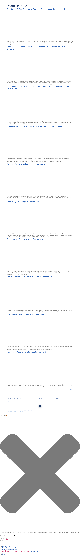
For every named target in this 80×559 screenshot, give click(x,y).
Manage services (6, 546)
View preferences (15, 551)
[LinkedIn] (28, 411)
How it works (39, 398)
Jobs (43, 1)
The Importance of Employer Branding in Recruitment (29, 276)
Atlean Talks (49, 1)
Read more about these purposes (9, 549)
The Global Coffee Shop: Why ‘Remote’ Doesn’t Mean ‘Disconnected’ (36, 9)
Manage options (5, 545)
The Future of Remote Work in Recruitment (25, 239)
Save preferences (25, 551)
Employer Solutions (58, 1)
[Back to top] (40, 406)
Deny (7, 551)
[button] (40, 474)
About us (67, 1)
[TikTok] (31, 411)
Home (38, 1)
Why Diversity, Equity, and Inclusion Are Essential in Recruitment (34, 126)
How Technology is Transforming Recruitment (26, 352)
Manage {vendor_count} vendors (9, 547)
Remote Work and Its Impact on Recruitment (26, 164)
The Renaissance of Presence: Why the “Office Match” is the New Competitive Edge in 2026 (40, 87)
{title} (3, 553)
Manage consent (4, 557)
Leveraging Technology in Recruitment (23, 201)
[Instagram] (25, 411)
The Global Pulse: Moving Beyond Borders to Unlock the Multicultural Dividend (36, 48)
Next (71, 389)
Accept (2, 551)
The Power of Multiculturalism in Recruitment (26, 314)
